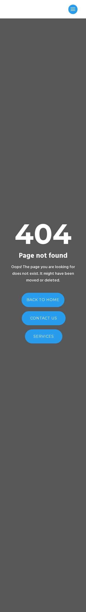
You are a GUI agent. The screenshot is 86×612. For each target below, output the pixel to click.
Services (43, 336)
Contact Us (43, 318)
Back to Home (43, 300)
